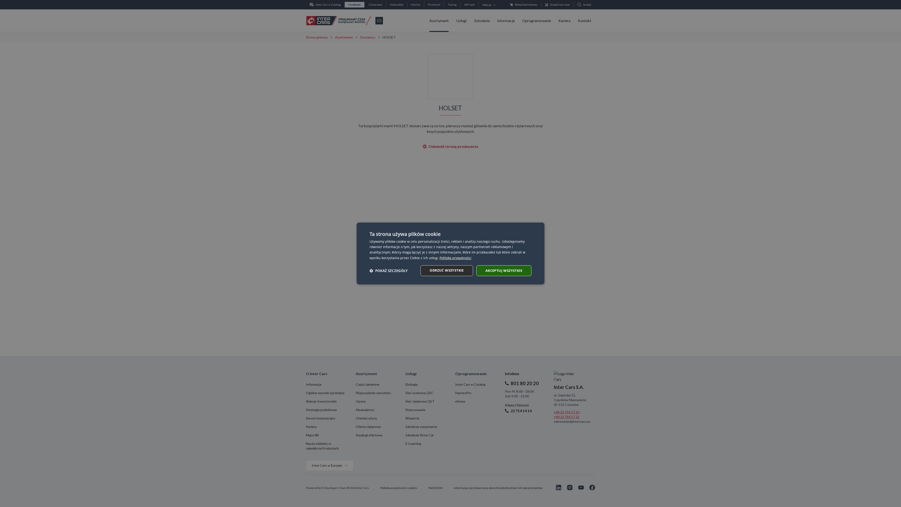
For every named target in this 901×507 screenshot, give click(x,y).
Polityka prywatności (455, 258)
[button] (389, 270)
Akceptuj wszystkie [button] (503, 270)
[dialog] (450, 253)
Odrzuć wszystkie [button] (447, 270)
